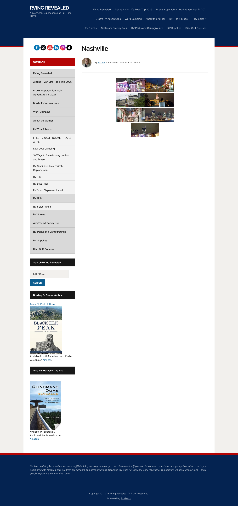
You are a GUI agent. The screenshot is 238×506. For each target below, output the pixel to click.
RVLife (101, 62)
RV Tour (37, 176)
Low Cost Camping (44, 148)
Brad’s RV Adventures (108, 18)
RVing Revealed (49, 8)
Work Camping (133, 18)
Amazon (47, 359)
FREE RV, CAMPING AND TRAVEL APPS (52, 139)
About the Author (155, 18)
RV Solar (199, 18)
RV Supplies (174, 28)
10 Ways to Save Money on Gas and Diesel (51, 157)
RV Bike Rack (40, 183)
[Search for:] (52, 274)
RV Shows (91, 28)
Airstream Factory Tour (114, 28)
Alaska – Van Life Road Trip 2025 (133, 9)
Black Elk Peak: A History (43, 304)
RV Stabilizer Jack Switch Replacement (48, 168)
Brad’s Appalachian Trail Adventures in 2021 (181, 9)
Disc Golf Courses (195, 28)
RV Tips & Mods (178, 18)
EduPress (126, 498)
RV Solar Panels (42, 206)
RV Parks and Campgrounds (147, 28)
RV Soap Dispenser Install (48, 190)
